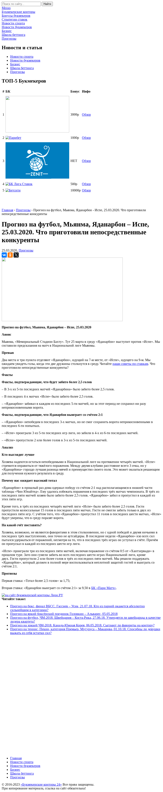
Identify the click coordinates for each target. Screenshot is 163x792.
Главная (16, 758)
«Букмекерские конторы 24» (41, 784)
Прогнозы (17, 72)
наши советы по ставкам (130, 364)
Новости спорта (21, 56)
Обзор (86, 114)
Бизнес (15, 64)
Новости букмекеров (25, 60)
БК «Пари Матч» (103, 588)
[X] (16, 254)
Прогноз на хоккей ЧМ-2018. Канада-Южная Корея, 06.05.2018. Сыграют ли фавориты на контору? (82, 625)
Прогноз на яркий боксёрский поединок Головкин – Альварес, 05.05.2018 (64, 614)
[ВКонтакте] (4, 254)
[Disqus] (81, 695)
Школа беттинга (22, 68)
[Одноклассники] (10, 254)
